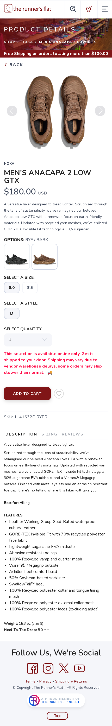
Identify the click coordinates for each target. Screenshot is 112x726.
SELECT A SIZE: (19, 277)
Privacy (45, 681)
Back (15, 65)
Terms (30, 681)
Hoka (27, 42)
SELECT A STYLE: (21, 303)
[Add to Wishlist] (59, 394)
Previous (12, 111)
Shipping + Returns (71, 681)
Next (100, 111)
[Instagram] (48, 668)
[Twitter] (64, 668)
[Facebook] (32, 668)
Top (57, 716)
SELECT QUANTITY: (23, 329)
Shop (9, 42)
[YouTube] (79, 668)
